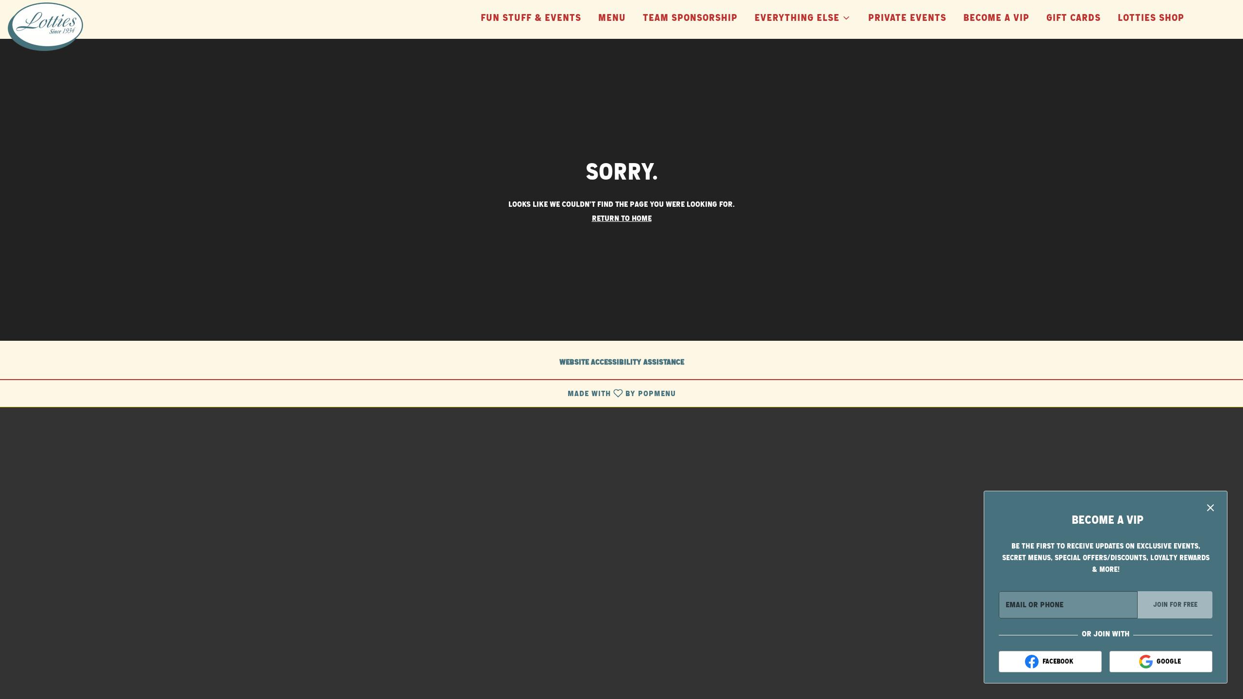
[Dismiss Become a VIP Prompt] (1210, 507)
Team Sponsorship (690, 18)
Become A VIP (996, 18)
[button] (803, 14)
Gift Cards (1073, 18)
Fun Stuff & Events (531, 18)
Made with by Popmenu (341, 393)
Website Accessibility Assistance (621, 362)
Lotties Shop (1151, 18)
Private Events (907, 18)
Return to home (622, 218)
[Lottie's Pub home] (51, 26)
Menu (612, 18)
